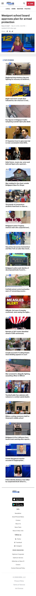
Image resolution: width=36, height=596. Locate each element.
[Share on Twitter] (10, 31)
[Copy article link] (12, 31)
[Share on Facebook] (7, 31)
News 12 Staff (5, 26)
